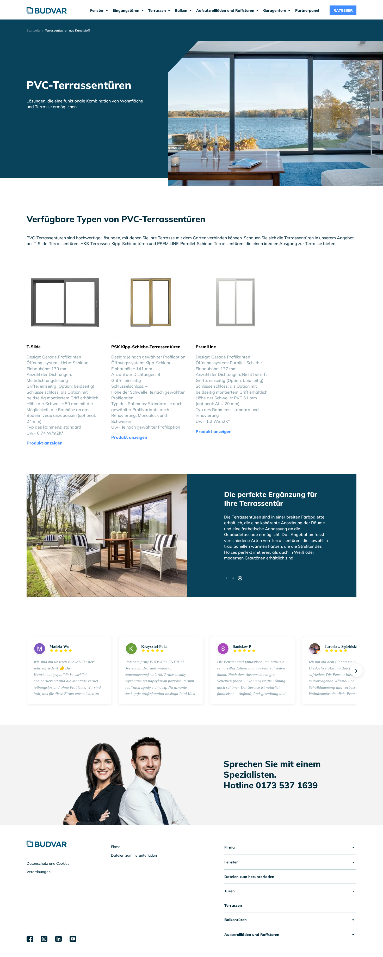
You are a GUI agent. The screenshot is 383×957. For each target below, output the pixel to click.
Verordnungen (39, 871)
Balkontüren (235, 919)
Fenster (231, 862)
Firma (115, 846)
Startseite (34, 30)
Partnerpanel (307, 10)
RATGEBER (343, 10)
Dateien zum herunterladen (134, 855)
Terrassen (233, 905)
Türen (229, 891)
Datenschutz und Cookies (48, 863)
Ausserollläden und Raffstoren (251, 934)
